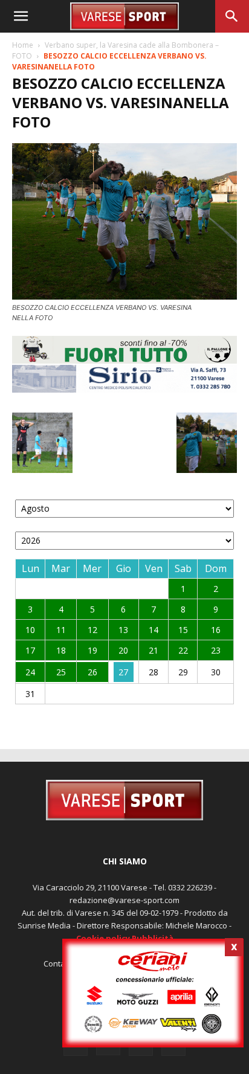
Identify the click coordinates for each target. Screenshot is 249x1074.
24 (30, 672)
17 (30, 650)
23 (216, 650)
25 (61, 672)
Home (22, 45)
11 (61, 629)
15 (183, 629)
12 (92, 629)
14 (153, 629)
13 (123, 629)
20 (123, 650)
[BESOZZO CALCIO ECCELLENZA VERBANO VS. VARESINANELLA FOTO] (124, 296)
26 (92, 672)
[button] (20, 16)
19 (92, 650)
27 (123, 672)
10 (30, 629)
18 (61, 650)
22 (183, 650)
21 (153, 650)
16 (216, 629)
